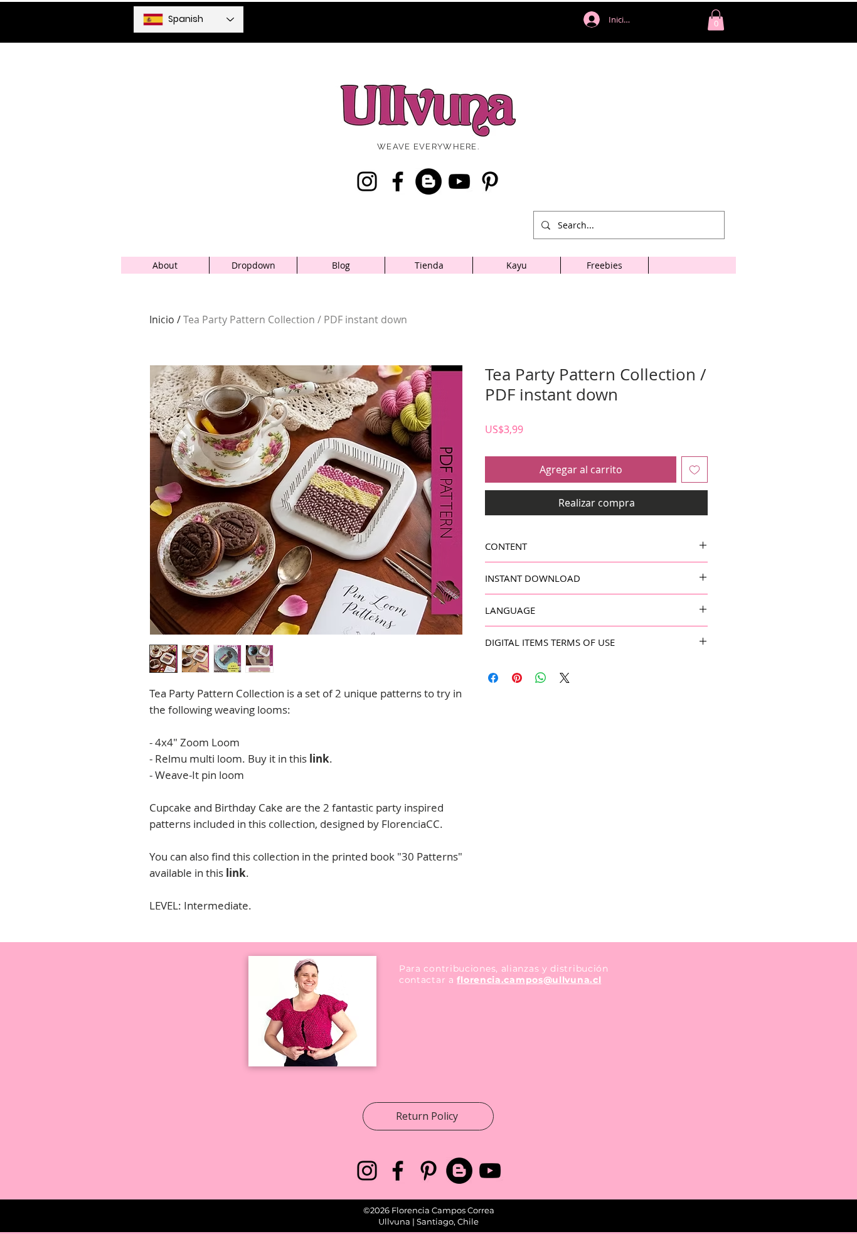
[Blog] (428, 181)
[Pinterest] (490, 181)
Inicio (161, 319)
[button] (716, 19)
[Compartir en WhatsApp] (540, 677)
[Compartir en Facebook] (493, 677)
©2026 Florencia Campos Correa (428, 1210)
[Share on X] (564, 677)
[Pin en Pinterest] (516, 677)
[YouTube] (459, 181)
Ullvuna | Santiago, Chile (428, 1221)
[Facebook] (398, 181)
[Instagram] (367, 181)
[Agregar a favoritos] (694, 469)
